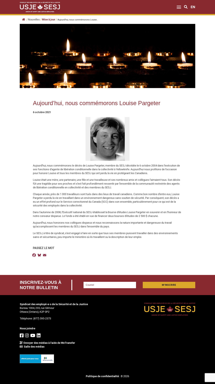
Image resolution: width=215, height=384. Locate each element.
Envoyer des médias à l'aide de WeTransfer (48, 342)
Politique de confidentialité (102, 376)
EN (193, 7)
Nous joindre (27, 328)
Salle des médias (33, 346)
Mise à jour (48, 19)
